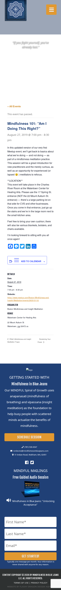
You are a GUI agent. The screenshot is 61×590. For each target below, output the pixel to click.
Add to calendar (30, 261)
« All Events (14, 106)
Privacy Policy (39, 582)
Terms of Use (21, 582)
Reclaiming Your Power (44, 340)
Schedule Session (29, 437)
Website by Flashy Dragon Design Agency (30, 586)
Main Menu (51, 9)
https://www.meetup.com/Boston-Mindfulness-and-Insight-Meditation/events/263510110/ (28, 299)
